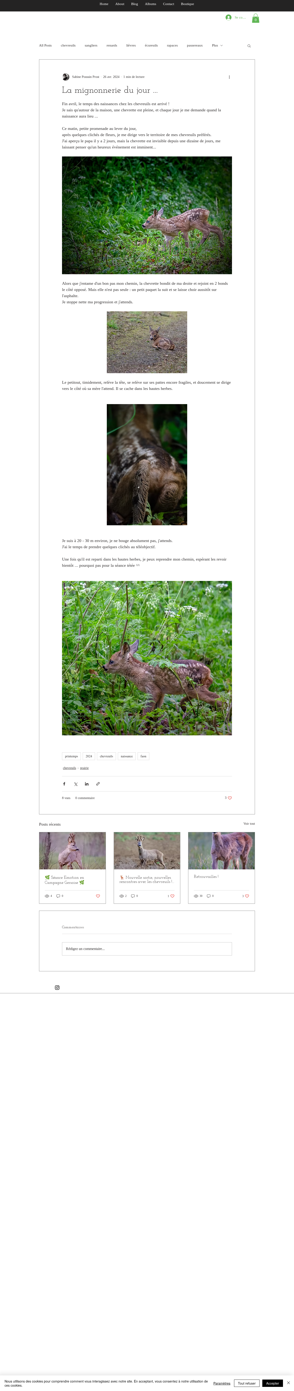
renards (112, 45)
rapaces (172, 45)
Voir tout (249, 823)
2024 (89, 756)
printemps (71, 756)
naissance (127, 756)
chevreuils (68, 45)
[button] (256, 18)
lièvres (131, 45)
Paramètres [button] (221, 1383)
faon (143, 756)
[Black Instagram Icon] (57, 988)
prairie (84, 768)
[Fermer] (288, 1383)
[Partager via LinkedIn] (87, 784)
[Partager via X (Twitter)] (75, 784)
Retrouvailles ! (206, 877)
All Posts (45, 45)
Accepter (272, 1383)
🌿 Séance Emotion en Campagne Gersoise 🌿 (64, 880)
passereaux (195, 45)
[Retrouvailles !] (221, 850)
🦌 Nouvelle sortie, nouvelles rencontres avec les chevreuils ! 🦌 (145, 880)
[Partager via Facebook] (64, 784)
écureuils (151, 45)
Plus (215, 45)
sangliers (91, 45)
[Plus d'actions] (229, 77)
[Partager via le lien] (98, 784)
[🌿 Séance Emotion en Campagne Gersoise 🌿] (72, 850)
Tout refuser (247, 1383)
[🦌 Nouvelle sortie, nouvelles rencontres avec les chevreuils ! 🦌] (147, 850)
